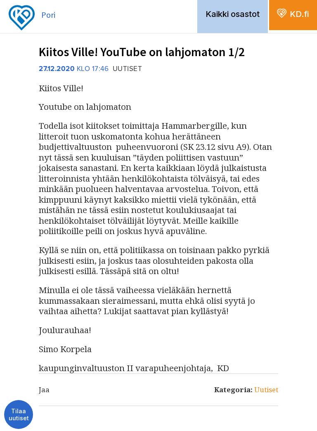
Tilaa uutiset (19, 414)
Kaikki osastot (233, 14)
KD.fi (299, 14)
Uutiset (266, 389)
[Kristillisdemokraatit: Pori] (31, 2)
